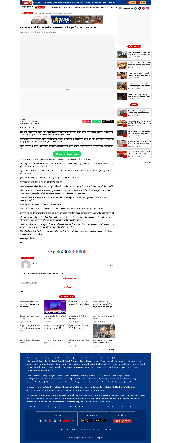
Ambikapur (83, 375)
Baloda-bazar (50, 382)
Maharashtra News (118, 395)
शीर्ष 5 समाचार (134, 46)
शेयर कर (98, 121)
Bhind (64, 364)
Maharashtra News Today (35, 398)
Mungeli (128, 382)
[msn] (73, 420)
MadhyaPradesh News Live (131, 398)
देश (36, 2)
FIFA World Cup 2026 (52, 7)
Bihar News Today (59, 401)
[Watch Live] (122, 422)
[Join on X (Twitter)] (66, 251)
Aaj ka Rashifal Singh (33, 390)
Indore (43, 358)
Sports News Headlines (78, 407)
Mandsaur (43, 364)
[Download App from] (87, 421)
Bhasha (22, 119)
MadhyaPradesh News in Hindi (90, 398)
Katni (28, 361)
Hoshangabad (94, 364)
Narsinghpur (131, 361)
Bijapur (135, 379)
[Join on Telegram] (69, 251)
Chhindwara (86, 358)
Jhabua (82, 361)
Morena (35, 364)
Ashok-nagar (61, 358)
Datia (54, 361)
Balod (35, 382)
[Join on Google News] (80, 251)
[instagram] (147, 8)
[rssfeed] (60, 420)
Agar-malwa (51, 358)
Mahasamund (92, 379)
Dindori (60, 361)
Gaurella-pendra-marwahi (34, 379)
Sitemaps (66, 421)
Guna (110, 358)
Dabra (67, 361)
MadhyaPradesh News (70, 398)
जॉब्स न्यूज (104, 2)
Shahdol (36, 367)
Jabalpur (89, 361)
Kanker (66, 375)
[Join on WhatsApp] (58, 251)
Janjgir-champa (117, 375)
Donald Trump (63, 7)
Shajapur (44, 367)
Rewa (57, 367)
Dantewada (106, 375)
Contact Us (99, 429)
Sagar (129, 364)
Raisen (63, 367)
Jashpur (126, 375)
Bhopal (58, 364)
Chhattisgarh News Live (102, 395)
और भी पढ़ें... (111, 266)
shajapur (50, 370)
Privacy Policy (64, 429)
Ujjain (37, 358)
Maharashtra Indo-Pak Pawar (29, 282)
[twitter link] (140, 8)
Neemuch (110, 361)
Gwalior (103, 358)
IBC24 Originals (47, 2)
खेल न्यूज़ (82, 2)
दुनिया (39, 2)
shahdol (36, 370)
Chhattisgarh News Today (83, 395)
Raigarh (110, 382)
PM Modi (71, 7)
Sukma (85, 382)
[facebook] (40, 421)
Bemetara (127, 379)
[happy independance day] (67, 24)
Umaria (34, 361)
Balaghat (85, 364)
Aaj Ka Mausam (105, 7)
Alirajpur (70, 358)
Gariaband (67, 379)
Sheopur (141, 364)
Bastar (41, 382)
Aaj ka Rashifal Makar (98, 390)
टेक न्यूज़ (60, 2)
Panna (103, 361)
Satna (134, 364)
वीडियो (134, 104)
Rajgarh (69, 367)
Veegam (99, 437)
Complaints (74, 429)
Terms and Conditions (87, 429)
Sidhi (104, 367)
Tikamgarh (74, 361)
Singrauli (122, 364)
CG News (70, 395)
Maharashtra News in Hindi (136, 395)
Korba (44, 375)
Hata (92, 367)
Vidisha (50, 367)
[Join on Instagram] (73, 251)
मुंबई (22, 291)
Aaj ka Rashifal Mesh (76, 387)
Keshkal (59, 375)
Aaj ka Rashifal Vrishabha (93, 387)
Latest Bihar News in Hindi (88, 401)
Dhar (139, 361)
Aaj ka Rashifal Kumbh (44, 387)
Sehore (109, 364)
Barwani (96, 361)
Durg (98, 375)
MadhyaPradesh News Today (111, 398)
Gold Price (77, 7)
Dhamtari (92, 375)
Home (21, 13)
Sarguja (91, 382)
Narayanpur (69, 382)
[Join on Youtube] (84, 251)
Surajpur (78, 382)
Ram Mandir (96, 7)
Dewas (41, 361)
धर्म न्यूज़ (55, 2)
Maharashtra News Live (53, 398)
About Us (108, 429)
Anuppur (77, 358)
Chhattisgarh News (58, 395)
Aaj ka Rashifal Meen (61, 387)
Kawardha (74, 375)
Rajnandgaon (119, 382)
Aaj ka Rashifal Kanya (49, 390)
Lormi (98, 382)
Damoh (47, 361)
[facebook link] (135, 8)
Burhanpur (76, 364)
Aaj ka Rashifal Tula (64, 390)
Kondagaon (51, 375)
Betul (69, 364)
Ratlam (28, 364)
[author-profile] (26, 265)
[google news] (120, 8)
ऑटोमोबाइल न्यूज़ (74, 2)
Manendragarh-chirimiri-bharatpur (110, 379)
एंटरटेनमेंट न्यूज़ (89, 2)
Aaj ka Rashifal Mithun (111, 387)
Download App (129, 9)
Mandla (51, 364)
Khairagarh (76, 379)
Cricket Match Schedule (110, 407)
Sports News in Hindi (61, 407)
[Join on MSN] (77, 251)
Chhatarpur (95, 358)
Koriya (84, 379)
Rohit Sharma (48, 407)
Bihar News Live (72, 401)
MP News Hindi (31, 401)
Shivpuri (29, 367)
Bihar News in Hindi (44, 401)
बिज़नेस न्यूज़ (66, 2)
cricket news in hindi (126, 407)
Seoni (115, 364)
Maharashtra (28, 13)
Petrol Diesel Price (86, 7)
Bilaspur (29, 382)
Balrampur (60, 382)
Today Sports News (94, 407)
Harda (103, 364)
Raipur (104, 382)
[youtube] (143, 8)
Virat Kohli (37, 407)
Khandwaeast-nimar (136, 358)
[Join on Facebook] (62, 251)
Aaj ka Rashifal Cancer (128, 387)
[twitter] (45, 420)
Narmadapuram (120, 361)
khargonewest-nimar (121, 358)
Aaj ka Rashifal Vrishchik (81, 390)
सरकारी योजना (97, 2)
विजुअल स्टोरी (112, 2)
